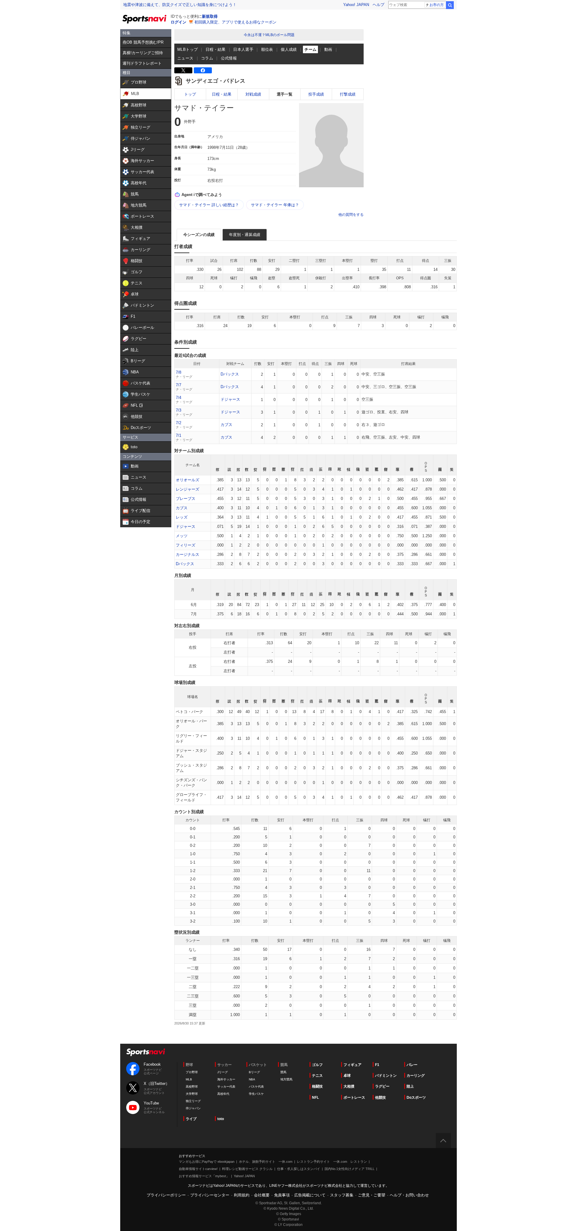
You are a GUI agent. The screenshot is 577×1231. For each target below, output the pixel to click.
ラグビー (382, 1086)
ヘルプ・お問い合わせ (409, 1195)
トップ (190, 94)
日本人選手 (243, 49)
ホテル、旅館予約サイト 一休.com (265, 1161)
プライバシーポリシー (166, 1195)
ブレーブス (185, 498)
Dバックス (230, 374)
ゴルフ (317, 1065)
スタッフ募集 (341, 1195)
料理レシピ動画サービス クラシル (247, 1169)
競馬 (283, 1072)
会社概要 (262, 1195)
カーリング (416, 1075)
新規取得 (210, 16)
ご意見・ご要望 (371, 1195)
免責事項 (282, 1195)
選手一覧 (284, 94)
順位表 (267, 49)
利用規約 (241, 1195)
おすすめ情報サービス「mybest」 (204, 1176)
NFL (315, 1097)
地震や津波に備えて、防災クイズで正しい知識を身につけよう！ (180, 4)
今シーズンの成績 (199, 234)
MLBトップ (187, 49)
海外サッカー (226, 1079)
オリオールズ (187, 480)
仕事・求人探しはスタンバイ (298, 1169)
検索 (450, 5)
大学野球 (192, 1093)
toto (220, 1119)
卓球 (347, 1075)
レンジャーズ (187, 489)
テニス (317, 1075)
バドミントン (386, 1075)
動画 (328, 49)
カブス (226, 424)
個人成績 (289, 49)
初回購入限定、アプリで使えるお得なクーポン (235, 22)
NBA (252, 1079)
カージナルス (187, 554)
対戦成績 (253, 94)
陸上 (410, 1086)
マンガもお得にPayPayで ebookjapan (206, 1161)
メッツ (182, 536)
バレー (412, 1065)
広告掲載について (309, 1195)
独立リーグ (193, 1101)
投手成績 (316, 94)
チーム (310, 49)
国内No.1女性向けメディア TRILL (349, 1169)
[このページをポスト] (183, 70)
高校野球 (192, 1086)
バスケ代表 (256, 1086)
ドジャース (230, 399)
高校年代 (223, 1093)
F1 (377, 1065)
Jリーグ (222, 1072)
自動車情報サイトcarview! (198, 1169)
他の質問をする (351, 215)
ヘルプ (378, 4)
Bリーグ (254, 1072)
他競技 (380, 1097)
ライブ (191, 1119)
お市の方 (436, 5)
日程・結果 (216, 49)
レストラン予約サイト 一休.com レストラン (332, 1161)
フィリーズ (185, 545)
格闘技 (317, 1086)
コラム (207, 58)
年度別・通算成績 (244, 234)
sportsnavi (145, 1052)
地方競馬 (286, 1079)
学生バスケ (256, 1093)
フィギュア (352, 1065)
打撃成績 (348, 94)
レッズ (182, 517)
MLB (189, 1079)
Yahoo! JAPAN (356, 4)
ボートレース (354, 1097)
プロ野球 (192, 1072)
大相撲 (348, 1086)
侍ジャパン (193, 1108)
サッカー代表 (226, 1086)
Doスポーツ (416, 1097)
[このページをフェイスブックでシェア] (203, 70)
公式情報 (229, 58)
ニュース (185, 58)
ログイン (178, 22)
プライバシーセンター (209, 1195)
